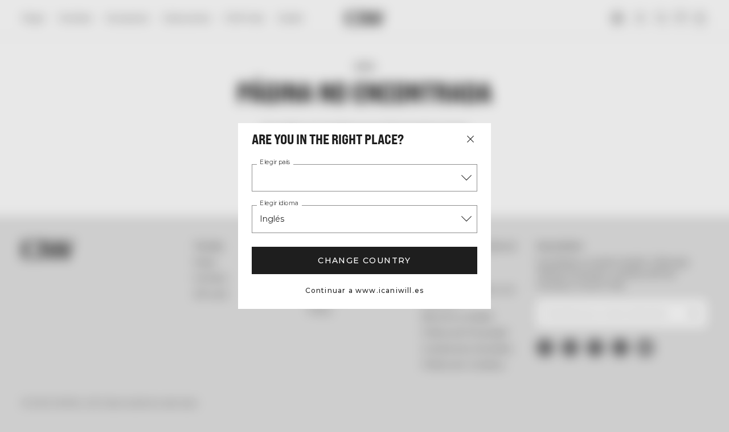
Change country (364, 260)
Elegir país (275, 162)
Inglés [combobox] (272, 219)
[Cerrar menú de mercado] (470, 139)
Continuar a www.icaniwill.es (364, 290)
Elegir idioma (279, 203)
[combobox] (364, 177)
